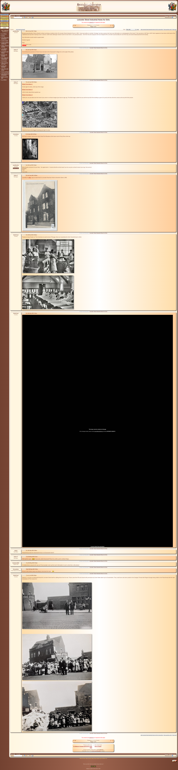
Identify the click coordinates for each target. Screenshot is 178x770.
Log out (100, 758)
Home (81, 758)
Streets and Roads (5, 71)
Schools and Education (3, 66)
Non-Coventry (4, 60)
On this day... (4, 24)
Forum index (85, 758)
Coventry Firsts (4, 19)
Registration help (168, 17)
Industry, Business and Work (5, 46)
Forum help (96, 758)
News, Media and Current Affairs (4, 58)
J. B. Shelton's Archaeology (4, 49)
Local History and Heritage (4, 52)
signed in (91, 22)
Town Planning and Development (5, 74)
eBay (30, 177)
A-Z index (18, 15)
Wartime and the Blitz (4, 77)
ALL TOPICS (4, 33)
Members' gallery (4, 14)
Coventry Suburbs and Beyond (4, 43)
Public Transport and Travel (4, 63)
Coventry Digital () (97, 546)
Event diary (4, 16)
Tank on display (98, 746)
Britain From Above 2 (27, 89)
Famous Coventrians (5, 17)
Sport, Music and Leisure (4, 69)
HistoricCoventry (4, 28)
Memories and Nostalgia (4, 55)
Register (166, 15)
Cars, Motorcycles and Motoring (5, 38)
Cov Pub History (5, 25)
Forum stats (91, 758)
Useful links (4, 20)
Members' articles (4, 22)
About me (105, 758)
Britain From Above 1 (27, 84)
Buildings (3, 35)
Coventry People (4, 40)
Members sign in (172, 15)
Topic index (13, 15)
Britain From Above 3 (27, 95)
